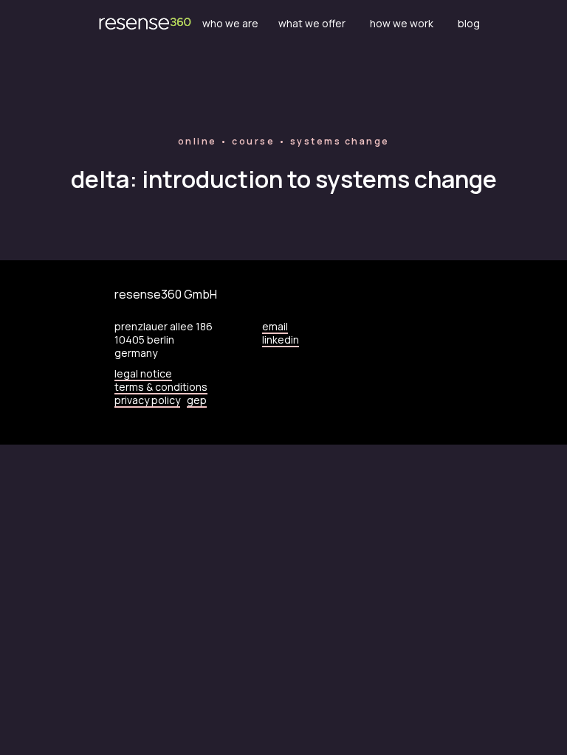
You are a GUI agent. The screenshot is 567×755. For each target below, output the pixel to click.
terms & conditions (160, 387)
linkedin (280, 340)
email (275, 326)
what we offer (312, 23)
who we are (230, 23)
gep (197, 400)
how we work (401, 23)
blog (469, 23)
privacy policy (147, 400)
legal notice (143, 373)
